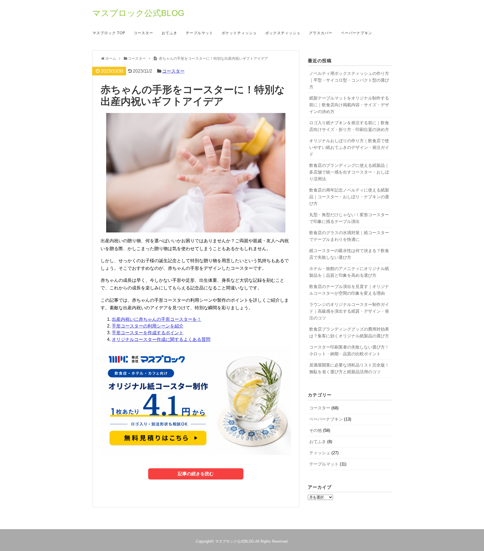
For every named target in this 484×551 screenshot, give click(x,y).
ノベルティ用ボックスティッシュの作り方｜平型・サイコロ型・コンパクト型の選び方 (349, 80)
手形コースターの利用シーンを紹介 (147, 326)
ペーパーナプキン (356, 33)
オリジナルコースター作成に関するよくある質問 (161, 339)
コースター (143, 33)
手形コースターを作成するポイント (147, 332)
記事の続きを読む (196, 473)
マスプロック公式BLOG (138, 13)
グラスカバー (320, 33)
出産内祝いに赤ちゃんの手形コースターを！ (156, 319)
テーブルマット (199, 33)
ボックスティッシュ (283, 33)
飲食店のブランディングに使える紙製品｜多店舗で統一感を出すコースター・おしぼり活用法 (349, 172)
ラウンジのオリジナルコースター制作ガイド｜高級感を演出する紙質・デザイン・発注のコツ (349, 311)
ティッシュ (319, 452)
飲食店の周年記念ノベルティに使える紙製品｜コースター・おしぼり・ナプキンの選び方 (349, 197)
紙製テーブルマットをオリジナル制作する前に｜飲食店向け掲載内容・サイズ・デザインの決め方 (349, 105)
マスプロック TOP (108, 33)
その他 (315, 430)
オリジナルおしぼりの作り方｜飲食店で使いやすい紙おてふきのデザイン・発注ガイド (349, 147)
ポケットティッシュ (239, 33)
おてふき (169, 33)
